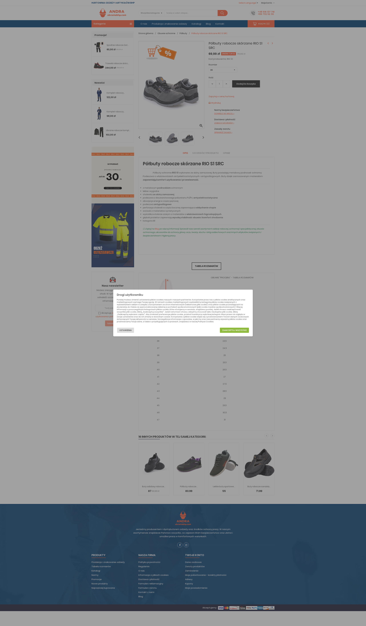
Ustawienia (125, 330)
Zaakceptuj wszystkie (234, 330)
